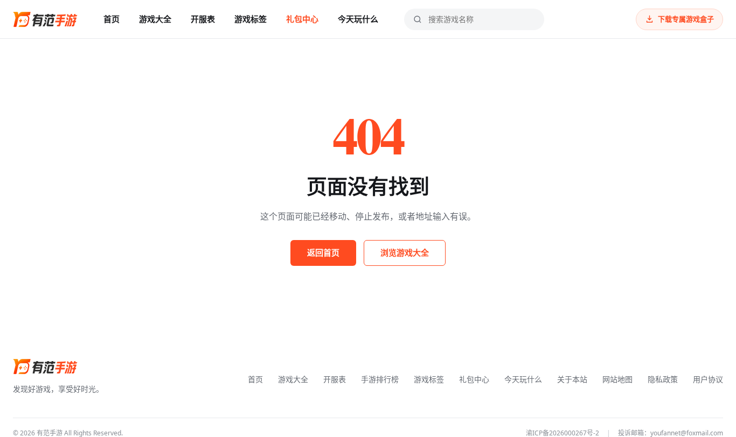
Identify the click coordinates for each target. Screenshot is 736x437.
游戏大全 (155, 18)
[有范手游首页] (45, 19)
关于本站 (572, 379)
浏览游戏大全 (404, 252)
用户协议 (708, 379)
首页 (111, 18)
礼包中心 (302, 18)
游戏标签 (250, 18)
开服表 (203, 18)
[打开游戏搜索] (417, 19)
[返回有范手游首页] (45, 366)
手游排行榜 (380, 379)
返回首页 (323, 252)
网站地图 (617, 379)
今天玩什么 (358, 18)
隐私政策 (663, 379)
